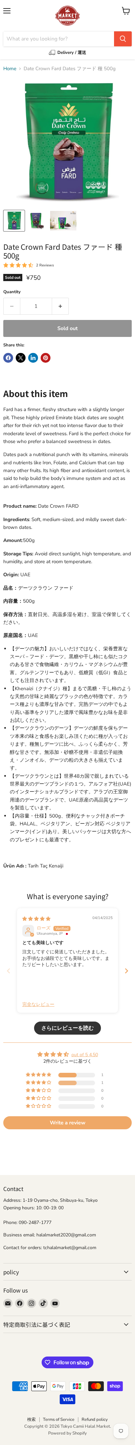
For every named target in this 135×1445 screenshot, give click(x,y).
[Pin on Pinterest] (45, 358)
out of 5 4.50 (84, 1055)
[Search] (123, 38)
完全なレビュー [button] (38, 1004)
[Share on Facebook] (8, 358)
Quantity (12, 292)
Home (9, 68)
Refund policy (95, 1419)
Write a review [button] (68, 1122)
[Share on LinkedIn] (33, 358)
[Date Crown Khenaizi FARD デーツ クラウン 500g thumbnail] (14, 220)
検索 (31, 1419)
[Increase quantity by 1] (60, 306)
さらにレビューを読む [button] (67, 1028)
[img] (36, 919)
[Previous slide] (8, 970)
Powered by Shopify (67, 1433)
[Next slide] (126, 970)
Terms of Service (58, 1419)
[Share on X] (21, 358)
